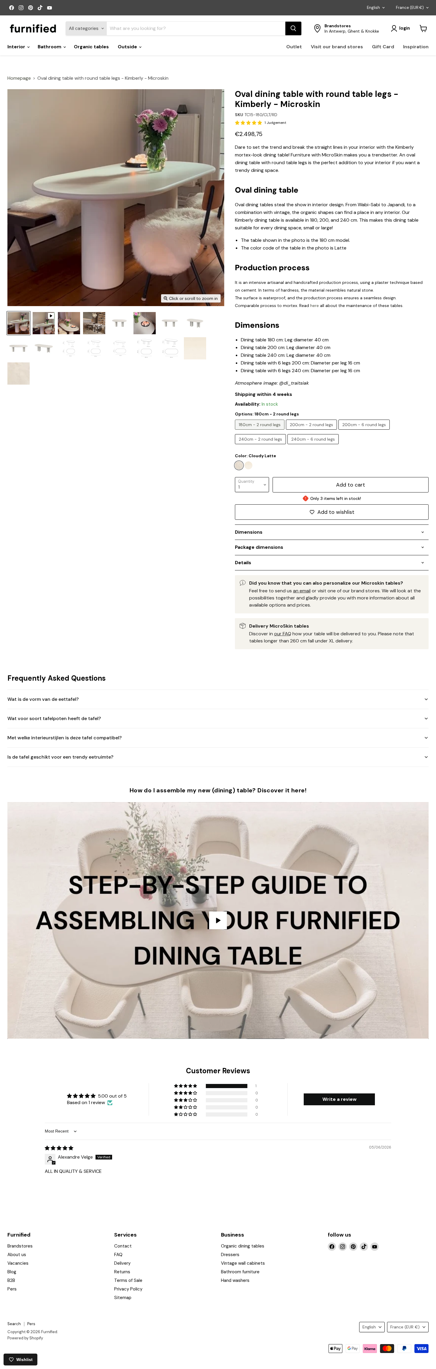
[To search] (293, 28)
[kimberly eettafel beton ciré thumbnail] (170, 323)
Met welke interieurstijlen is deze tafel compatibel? (64, 738)
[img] (59, 1148)
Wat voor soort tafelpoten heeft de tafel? (54, 718)
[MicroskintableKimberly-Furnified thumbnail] (18, 323)
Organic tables (91, 47)
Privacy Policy (128, 1289)
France (410, 7)
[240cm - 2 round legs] (261, 445)
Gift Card (383, 47)
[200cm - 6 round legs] (364, 431)
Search (14, 1323)
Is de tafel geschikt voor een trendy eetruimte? (60, 757)
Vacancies (17, 1263)
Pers (12, 1289)
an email (302, 591)
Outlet (294, 47)
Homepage (19, 78)
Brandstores (20, 1246)
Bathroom (50, 47)
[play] (218, 920)
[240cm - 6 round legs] (313, 445)
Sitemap (122, 1298)
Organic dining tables (242, 1246)
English (373, 7)
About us (16, 1255)
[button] (186, 1086)
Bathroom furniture (240, 1272)
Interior (16, 47)
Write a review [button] (339, 1099)
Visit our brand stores (337, 47)
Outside (128, 47)
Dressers (230, 1255)
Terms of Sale (128, 1280)
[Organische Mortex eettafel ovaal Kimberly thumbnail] (69, 323)
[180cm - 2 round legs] (260, 431)
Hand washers (235, 1280)
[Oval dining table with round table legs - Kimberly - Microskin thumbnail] (43, 323)
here (314, 305)
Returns (122, 1272)
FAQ (118, 1255)
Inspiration (416, 47)
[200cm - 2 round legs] (312, 431)
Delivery (122, 1263)
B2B (11, 1280)
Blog (11, 1272)
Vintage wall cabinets (243, 1263)
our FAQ (282, 634)
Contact (123, 1246)
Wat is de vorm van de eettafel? (43, 699)
